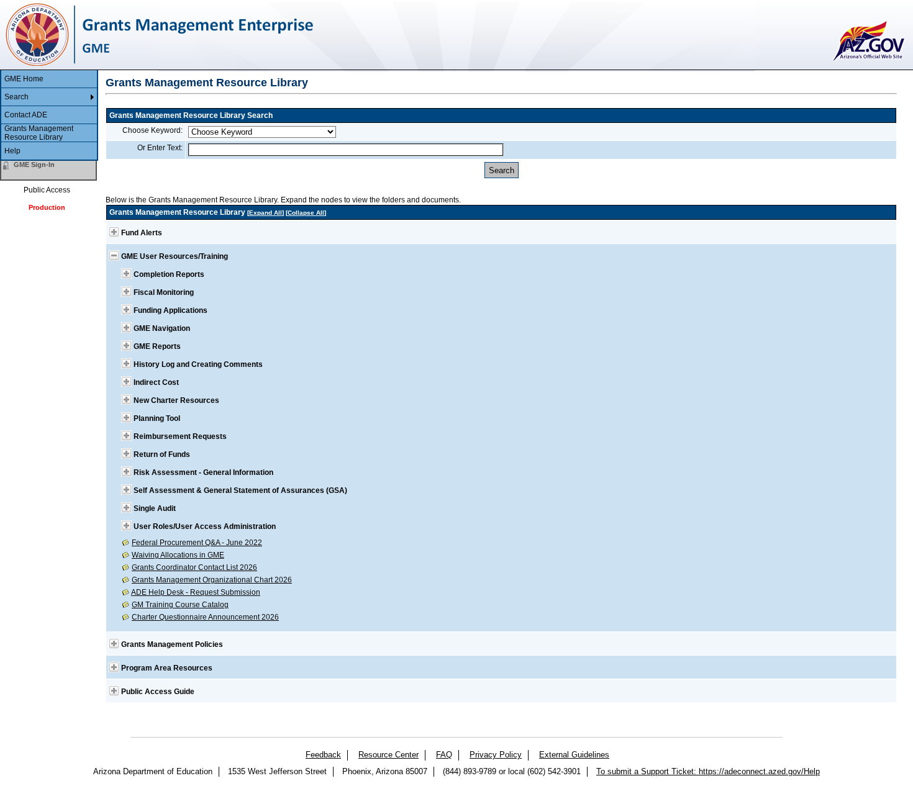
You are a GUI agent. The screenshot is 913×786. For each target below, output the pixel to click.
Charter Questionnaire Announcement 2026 (205, 617)
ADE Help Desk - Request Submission (195, 592)
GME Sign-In (34, 164)
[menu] (49, 115)
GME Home (23, 79)
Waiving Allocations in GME (178, 555)
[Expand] (114, 232)
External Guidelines (574, 754)
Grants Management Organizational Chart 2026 (212, 580)
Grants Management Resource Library (38, 133)
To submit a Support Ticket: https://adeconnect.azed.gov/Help (708, 771)
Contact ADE (25, 115)
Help (12, 151)
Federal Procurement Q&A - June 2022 (197, 542)
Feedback (323, 754)
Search (16, 97)
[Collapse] (114, 255)
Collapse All (306, 212)
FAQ (444, 754)
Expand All (265, 212)
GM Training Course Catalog (180, 604)
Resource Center (388, 754)
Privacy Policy (496, 754)
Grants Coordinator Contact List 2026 (194, 567)
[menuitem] (49, 79)
